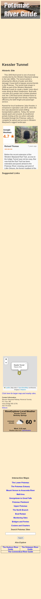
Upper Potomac (20, 506)
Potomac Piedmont (20, 502)
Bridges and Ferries (20, 522)
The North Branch (20, 510)
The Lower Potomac (20, 483)
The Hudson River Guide (10, 548)
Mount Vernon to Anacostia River (20, 490)
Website (4, 408)
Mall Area (20, 494)
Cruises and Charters (20, 526)
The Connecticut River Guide (20, 552)
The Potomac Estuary (20, 486)
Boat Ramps (20, 514)
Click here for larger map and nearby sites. (19, 393)
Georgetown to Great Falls (20, 498)
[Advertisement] (20, 39)
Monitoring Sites (20, 518)
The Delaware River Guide (30, 548)
